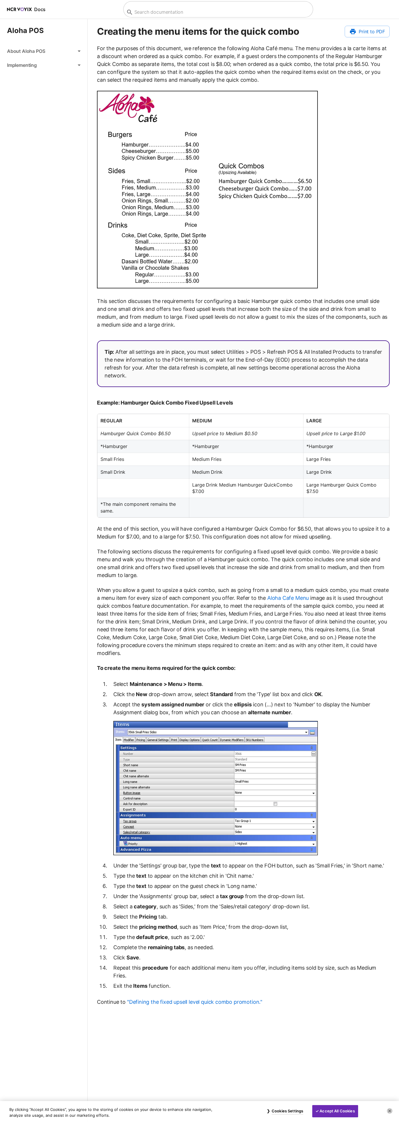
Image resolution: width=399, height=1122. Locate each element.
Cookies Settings (287, 1111)
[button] (43, 51)
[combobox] (217, 12)
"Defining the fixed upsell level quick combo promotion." (194, 1002)
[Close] (389, 1110)
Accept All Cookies (337, 1111)
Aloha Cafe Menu (288, 598)
